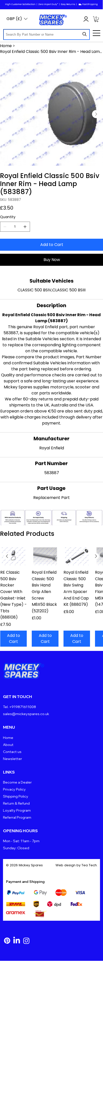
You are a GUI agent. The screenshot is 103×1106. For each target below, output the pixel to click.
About (8, 744)
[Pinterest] (7, 941)
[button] (96, 19)
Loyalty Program (17, 810)
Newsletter (12, 758)
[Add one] (25, 227)
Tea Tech (89, 865)
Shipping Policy (15, 796)
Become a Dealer (17, 782)
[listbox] (17, 19)
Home (8, 737)
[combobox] (46, 34)
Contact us (12, 751)
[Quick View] (13, 556)
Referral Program (17, 817)
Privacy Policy (14, 789)
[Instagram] (26, 941)
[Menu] (97, 33)
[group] (51, 597)
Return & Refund (16, 803)
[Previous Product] (7, 556)
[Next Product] (96, 556)
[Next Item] (96, 114)
